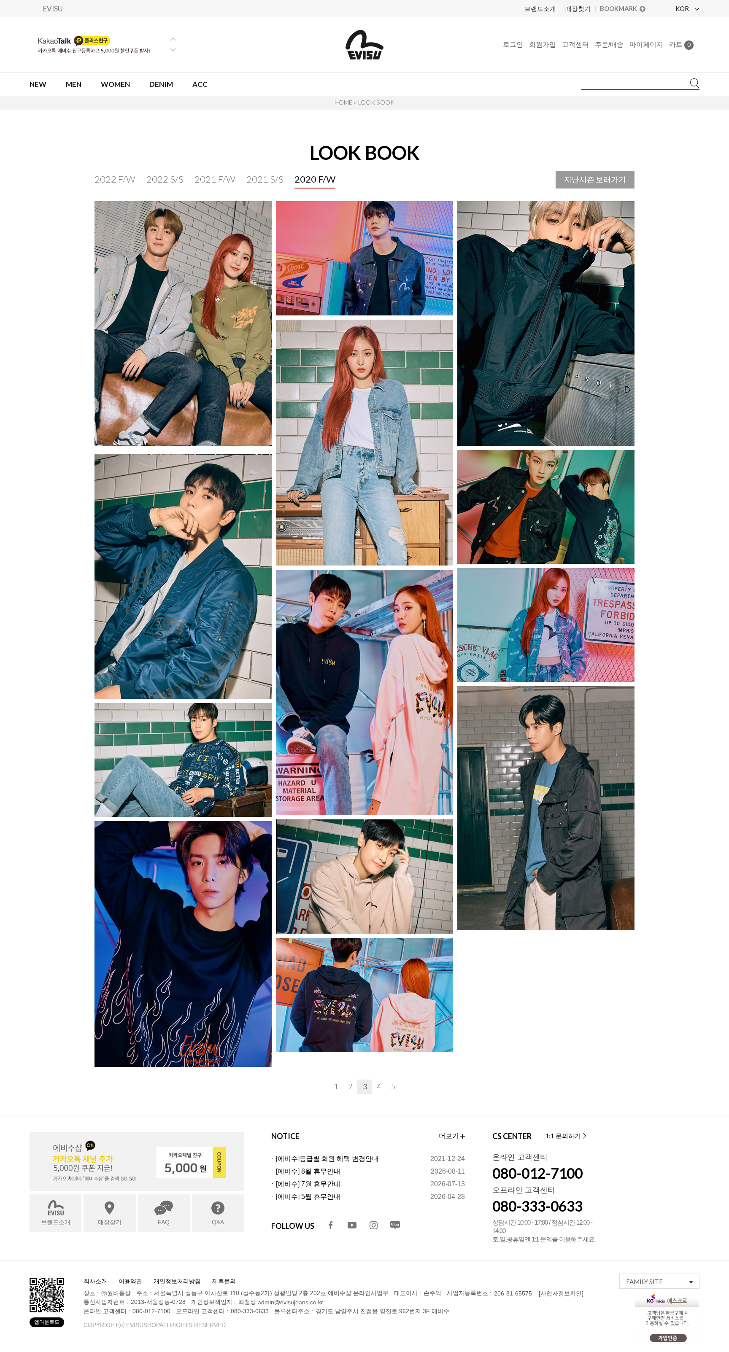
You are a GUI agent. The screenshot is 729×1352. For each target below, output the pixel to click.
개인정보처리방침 (177, 1281)
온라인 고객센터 (520, 1157)
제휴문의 (224, 1281)
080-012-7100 (537, 1173)
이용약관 (130, 1281)
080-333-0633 (537, 1206)
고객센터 (575, 44)
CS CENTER (512, 1136)
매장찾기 (578, 8)
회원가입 (542, 44)
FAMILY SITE (644, 1281)
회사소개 (95, 1281)
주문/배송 (609, 44)
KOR (682, 8)
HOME (343, 102)
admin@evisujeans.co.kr (290, 1302)
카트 (680, 44)
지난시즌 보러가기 (595, 179)
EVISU (53, 8)
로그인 (513, 44)
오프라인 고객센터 (523, 1190)
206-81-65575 (513, 1293)
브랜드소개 (540, 8)
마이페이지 (646, 44)
